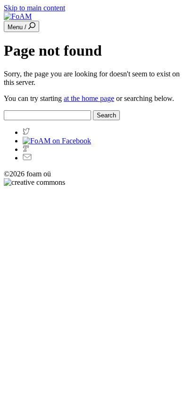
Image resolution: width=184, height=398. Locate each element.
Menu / (18, 27)
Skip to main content (34, 8)
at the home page (89, 98)
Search (106, 115)
